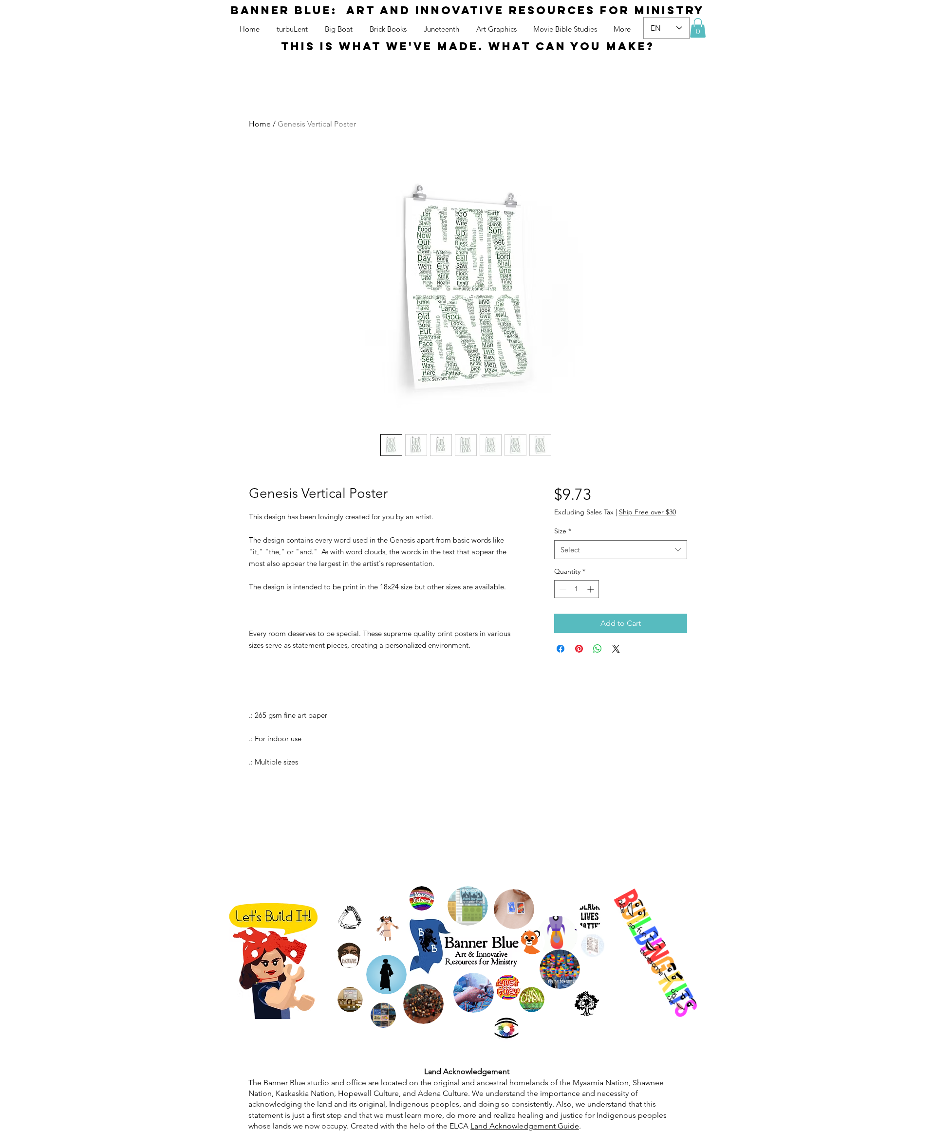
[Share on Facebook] (560, 649)
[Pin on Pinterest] (579, 649)
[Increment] (591, 589)
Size (562, 531)
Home (260, 123)
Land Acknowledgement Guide (524, 1125)
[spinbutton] (576, 589)
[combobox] (620, 549)
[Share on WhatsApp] (597, 649)
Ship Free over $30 (647, 512)
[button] (698, 28)
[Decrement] (562, 589)
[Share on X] (616, 649)
